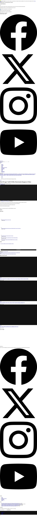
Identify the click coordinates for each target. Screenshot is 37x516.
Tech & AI (7, 243)
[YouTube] (18, 160)
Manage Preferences (2, 2)
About (2, 514)
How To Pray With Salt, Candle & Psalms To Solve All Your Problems (9, 237)
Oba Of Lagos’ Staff (2, 184)
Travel (2, 177)
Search (1, 161)
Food (2, 170)
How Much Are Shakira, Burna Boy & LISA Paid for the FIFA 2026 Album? (10, 503)
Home (2, 164)
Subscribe (1, 162)
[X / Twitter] (18, 421)
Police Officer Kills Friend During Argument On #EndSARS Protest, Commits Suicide (10, 252)
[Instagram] (18, 123)
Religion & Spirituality (4, 498)
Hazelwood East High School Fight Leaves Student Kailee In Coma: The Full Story (11, 228)
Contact (2, 513)
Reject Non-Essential (7, 2)
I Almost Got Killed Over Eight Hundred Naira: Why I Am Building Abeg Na (13, 174)
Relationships (3, 171)
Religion (5, 243)
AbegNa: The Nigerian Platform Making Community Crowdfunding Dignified (10, 505)
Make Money (10, 243)
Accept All (11, 2)
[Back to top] (0, 515)
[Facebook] (18, 50)
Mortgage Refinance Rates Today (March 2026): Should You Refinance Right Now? (12, 302)
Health (2, 169)
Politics (2, 165)
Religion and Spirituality (4, 167)
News (1, 243)
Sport (2, 166)
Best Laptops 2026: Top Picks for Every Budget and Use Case (9, 326)
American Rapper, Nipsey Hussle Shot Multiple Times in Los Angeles (9, 239)
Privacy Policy (3, 512)
